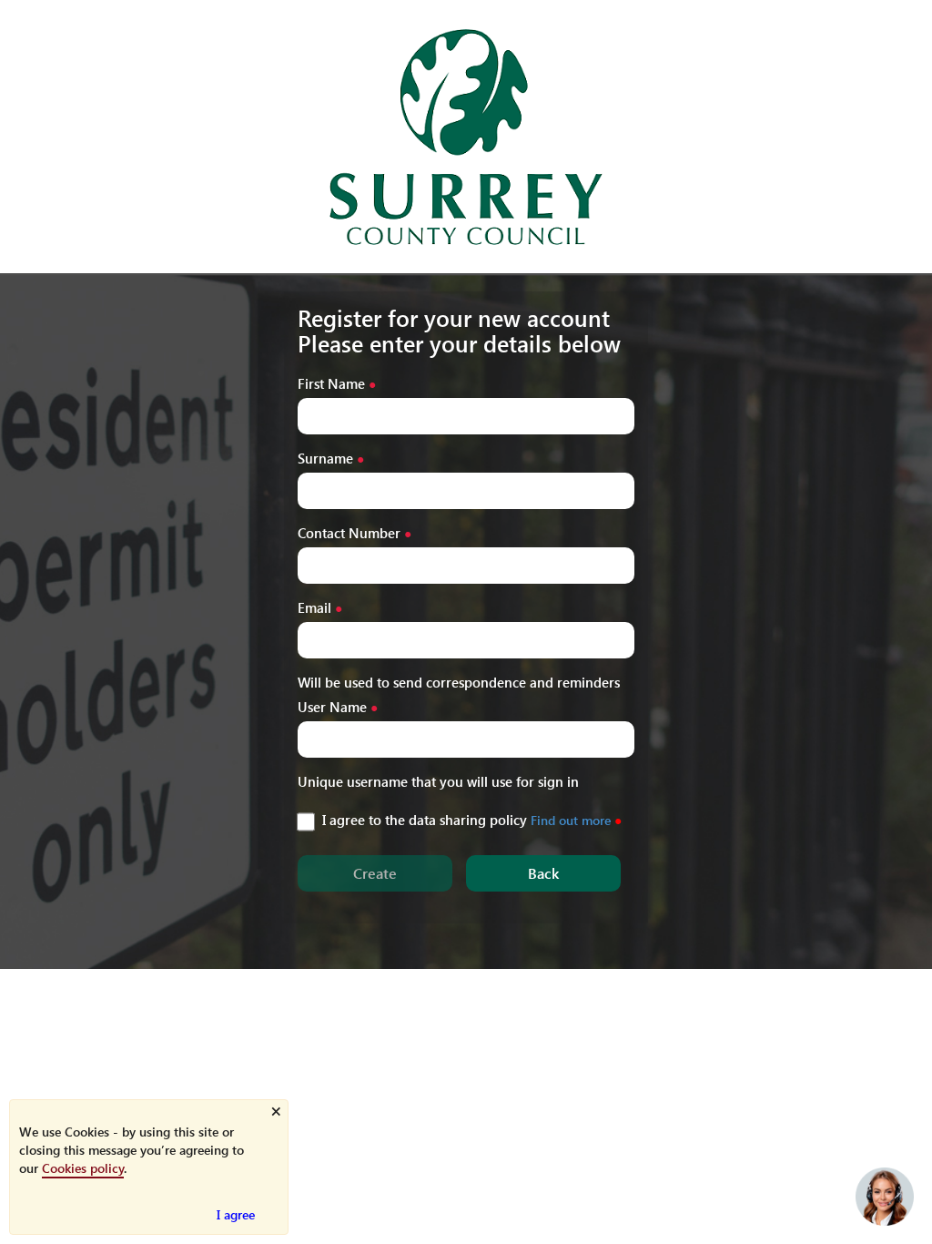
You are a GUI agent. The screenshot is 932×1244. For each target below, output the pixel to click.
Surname (325, 457)
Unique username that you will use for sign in (438, 780)
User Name (332, 706)
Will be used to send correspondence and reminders (459, 681)
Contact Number (349, 532)
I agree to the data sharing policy (424, 819)
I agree (236, 1214)
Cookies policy (83, 1168)
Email (314, 607)
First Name (331, 383)
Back (543, 872)
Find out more (571, 820)
